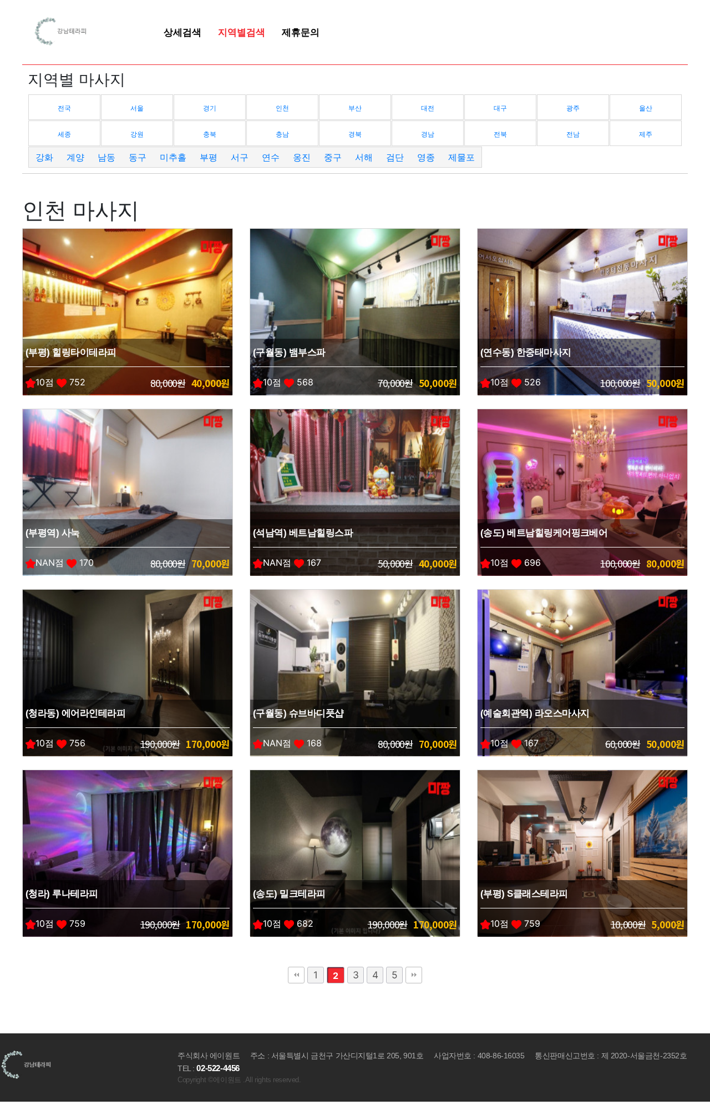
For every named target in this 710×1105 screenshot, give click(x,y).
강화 (44, 157)
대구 (500, 108)
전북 (500, 134)
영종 (426, 157)
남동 (106, 157)
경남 (427, 134)
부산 (355, 108)
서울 (137, 108)
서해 (364, 157)
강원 (137, 134)
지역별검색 (241, 32)
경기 (209, 108)
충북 (209, 134)
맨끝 (413, 975)
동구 (137, 157)
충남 (282, 134)
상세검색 (182, 32)
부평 (208, 157)
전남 (573, 134)
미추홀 (173, 157)
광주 (573, 108)
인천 (282, 108)
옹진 (302, 157)
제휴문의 (301, 32)
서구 (239, 157)
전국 (64, 108)
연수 (271, 157)
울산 (645, 108)
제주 (645, 134)
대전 (427, 108)
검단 (395, 157)
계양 (75, 157)
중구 (333, 157)
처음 (296, 975)
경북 (355, 134)
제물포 (461, 157)
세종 (64, 134)
